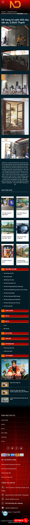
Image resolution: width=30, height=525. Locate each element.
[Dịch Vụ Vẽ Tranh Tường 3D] (22, 227)
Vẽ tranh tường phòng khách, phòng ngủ (13, 286)
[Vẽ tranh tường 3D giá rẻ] (7, 251)
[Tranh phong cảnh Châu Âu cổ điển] (5, 400)
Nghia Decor (12, 521)
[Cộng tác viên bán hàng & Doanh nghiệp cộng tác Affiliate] (5, 392)
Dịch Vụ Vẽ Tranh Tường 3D (21, 237)
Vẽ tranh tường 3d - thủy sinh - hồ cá (7, 237)
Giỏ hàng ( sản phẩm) (22, 13)
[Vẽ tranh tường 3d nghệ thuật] (7, 204)
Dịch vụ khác (8, 333)
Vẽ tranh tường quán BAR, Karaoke (12, 296)
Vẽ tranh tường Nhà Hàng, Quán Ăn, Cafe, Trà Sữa (15, 289)
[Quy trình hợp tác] (5, 384)
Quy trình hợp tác (15, 382)
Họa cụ (7, 321)
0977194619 (19, 521)
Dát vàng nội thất (8, 276)
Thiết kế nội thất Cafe (9, 348)
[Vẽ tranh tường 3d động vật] (22, 204)
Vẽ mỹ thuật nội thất (9, 273)
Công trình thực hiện (10, 269)
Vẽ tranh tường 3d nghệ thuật (7, 213)
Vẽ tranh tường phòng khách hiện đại (22, 261)
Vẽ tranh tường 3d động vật (21, 213)
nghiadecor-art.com (14, 499)
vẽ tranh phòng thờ (7, 377)
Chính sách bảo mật (6, 473)
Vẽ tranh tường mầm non (10, 283)
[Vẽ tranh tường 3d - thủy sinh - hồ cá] (7, 227)
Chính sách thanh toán (6, 477)
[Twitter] (12, 448)
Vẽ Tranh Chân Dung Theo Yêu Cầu (12, 303)
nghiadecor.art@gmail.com (11, 508)
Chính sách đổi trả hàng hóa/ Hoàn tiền (10, 464)
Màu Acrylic (6, 328)
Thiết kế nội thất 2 (8, 351)
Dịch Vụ (7, 316)
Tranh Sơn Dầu (9, 310)
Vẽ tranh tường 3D (8, 306)
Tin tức (3, 441)
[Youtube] (21, 448)
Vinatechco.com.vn (17, 522)
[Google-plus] (16, 448)
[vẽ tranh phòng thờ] (15, 369)
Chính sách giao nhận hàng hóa (8, 468)
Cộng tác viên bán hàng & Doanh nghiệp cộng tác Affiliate (19, 391)
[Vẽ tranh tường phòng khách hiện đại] (22, 251)
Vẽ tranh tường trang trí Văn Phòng (12, 299)
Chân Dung (8, 338)
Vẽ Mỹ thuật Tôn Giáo (9, 280)
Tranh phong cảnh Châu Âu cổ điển (19, 398)
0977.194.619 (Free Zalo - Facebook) (14, 503)
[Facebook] (8, 448)
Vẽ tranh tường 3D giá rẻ (7, 261)
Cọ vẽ (5, 325)
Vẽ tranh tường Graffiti (9, 293)
